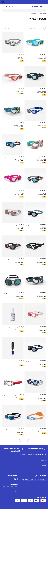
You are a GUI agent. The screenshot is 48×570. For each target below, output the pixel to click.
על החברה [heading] (43, 465)
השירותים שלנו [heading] (42, 454)
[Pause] (3, 2)
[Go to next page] (19, 440)
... (37, 13)
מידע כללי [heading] (43, 459)
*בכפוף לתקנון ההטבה (25, 2)
